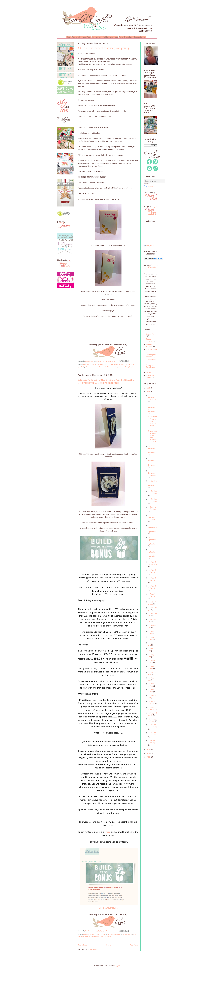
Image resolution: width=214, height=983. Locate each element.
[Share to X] (124, 361)
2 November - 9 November (152, 473)
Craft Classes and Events (110, 37)
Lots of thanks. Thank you (106, 367)
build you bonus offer (117, 364)
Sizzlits (148, 372)
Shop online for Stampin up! (124, 367)
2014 (148, 392)
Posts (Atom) (92, 949)
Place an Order (76, 37)
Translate (151, 186)
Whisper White (151, 349)
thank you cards (106, 937)
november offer (127, 934)
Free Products (96, 37)
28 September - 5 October (152, 517)
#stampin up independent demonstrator (96, 364)
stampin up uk (95, 937)
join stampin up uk (91, 367)
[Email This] (120, 361)
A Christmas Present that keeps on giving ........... (106, 48)
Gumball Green (151, 360)
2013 (148, 750)
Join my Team (87, 37)
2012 (148, 753)
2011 (148, 757)
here (108, 832)
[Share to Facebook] (126, 361)
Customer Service (139, 37)
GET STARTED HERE (108, 908)
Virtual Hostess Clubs (125, 37)
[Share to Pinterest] (128, 361)
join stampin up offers (114, 934)
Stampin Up (150, 334)
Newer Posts (82, 945)
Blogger (117, 966)
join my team (102, 934)
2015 (148, 388)
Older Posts (134, 945)
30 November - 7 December (152, 397)
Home (68, 37)
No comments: (110, 361)
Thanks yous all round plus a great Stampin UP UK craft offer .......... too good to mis (107, 381)
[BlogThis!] (122, 361)
